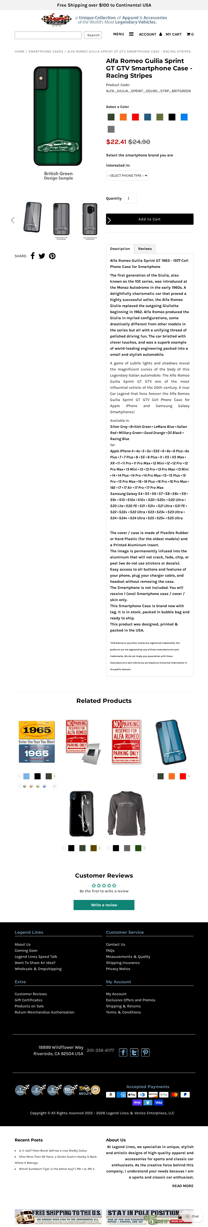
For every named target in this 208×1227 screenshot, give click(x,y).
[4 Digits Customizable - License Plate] (37, 766)
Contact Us (115, 944)
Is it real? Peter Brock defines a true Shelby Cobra (53, 1150)
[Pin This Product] (52, 256)
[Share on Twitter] (41, 256)
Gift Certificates (28, 1000)
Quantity (114, 198)
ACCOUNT (148, 34)
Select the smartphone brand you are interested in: (139, 160)
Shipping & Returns (123, 1006)
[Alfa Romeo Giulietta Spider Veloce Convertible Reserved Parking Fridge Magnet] (81, 766)
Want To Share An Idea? (35, 962)
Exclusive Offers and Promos (130, 1000)
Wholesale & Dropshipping (38, 968)
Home (20, 51)
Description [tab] (120, 249)
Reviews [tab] (145, 249)
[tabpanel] (150, 464)
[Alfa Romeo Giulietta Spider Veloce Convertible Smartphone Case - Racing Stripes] (171, 766)
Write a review (104, 904)
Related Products (104, 700)
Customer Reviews (31, 994)
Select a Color (117, 107)
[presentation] (55, 776)
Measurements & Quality (128, 956)
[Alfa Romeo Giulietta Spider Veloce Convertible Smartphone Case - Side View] (81, 838)
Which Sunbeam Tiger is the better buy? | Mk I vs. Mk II (56, 1169)
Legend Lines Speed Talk (36, 956)
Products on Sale (29, 1006)
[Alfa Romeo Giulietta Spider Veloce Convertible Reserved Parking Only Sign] (126, 766)
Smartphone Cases (45, 51)
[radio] (111, 117)
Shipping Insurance (123, 962)
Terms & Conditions (123, 1012)
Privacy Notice (118, 968)
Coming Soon (26, 950)
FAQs (110, 950)
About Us (23, 944)
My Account (116, 994)
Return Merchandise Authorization (44, 1012)
